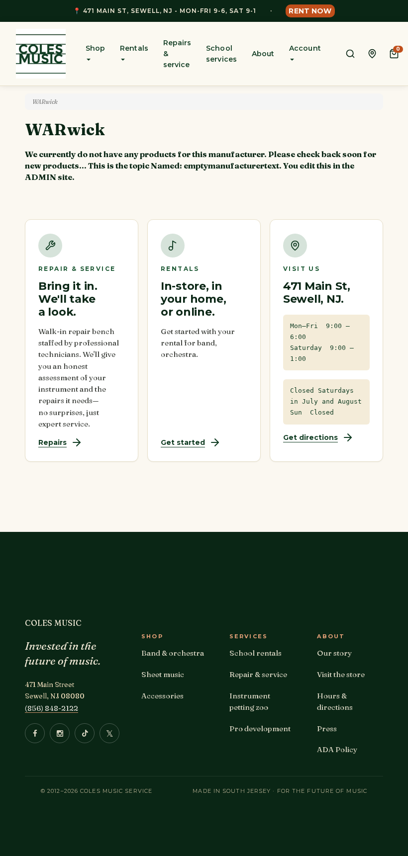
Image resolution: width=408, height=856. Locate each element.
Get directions (310, 437)
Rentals (134, 48)
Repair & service (258, 674)
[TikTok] (85, 733)
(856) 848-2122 (51, 708)
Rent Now (310, 10)
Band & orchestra (172, 653)
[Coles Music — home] (41, 54)
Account (305, 48)
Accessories (162, 695)
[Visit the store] (372, 53)
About (263, 53)
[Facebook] (35, 733)
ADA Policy (337, 749)
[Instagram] (60, 733)
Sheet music (162, 674)
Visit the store (341, 674)
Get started (183, 442)
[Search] (350, 53)
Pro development (260, 728)
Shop (95, 48)
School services (221, 54)
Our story (334, 653)
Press (327, 728)
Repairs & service (177, 53)
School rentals (255, 653)
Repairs (52, 442)
